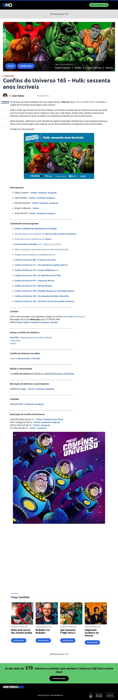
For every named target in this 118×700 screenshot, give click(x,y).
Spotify (77, 67)
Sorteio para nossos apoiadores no (33, 239)
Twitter (33, 193)
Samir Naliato (18, 96)
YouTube (36, 358)
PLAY (10, 66)
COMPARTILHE (5, 101)
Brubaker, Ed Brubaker (42, 631)
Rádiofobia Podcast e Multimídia (59, 374)
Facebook (42, 193)
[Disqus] (59, 557)
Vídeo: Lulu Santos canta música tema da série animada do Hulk (41, 249)
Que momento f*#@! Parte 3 (68, 631)
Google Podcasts (93, 67)
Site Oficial (58, 419)
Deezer (109, 67)
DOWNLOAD (26, 66)
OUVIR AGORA (18, 640)
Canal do (14, 358)
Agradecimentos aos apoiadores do (45, 234)
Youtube (54, 322)
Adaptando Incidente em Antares (92, 633)
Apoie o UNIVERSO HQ (98, 5)
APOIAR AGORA (59, 678)
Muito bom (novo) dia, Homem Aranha (21, 631)
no (30, 358)
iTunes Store (15, 340)
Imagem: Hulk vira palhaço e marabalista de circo (35, 255)
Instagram (52, 193)
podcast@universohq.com (74, 317)
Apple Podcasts (63, 67)
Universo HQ (23, 358)
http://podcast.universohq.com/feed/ (36, 338)
